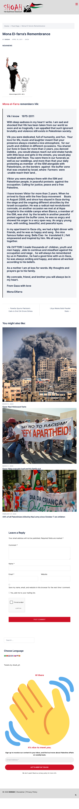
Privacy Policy (31, 792)
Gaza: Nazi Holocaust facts (14, 407)
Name (12, 564)
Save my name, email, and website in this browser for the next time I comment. (39, 587)
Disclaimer (21, 792)
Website (44, 574)
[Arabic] (5, 656)
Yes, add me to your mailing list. (22, 593)
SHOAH (7, 39)
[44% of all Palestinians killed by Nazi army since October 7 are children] (39, 491)
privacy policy (43, 773)
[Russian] (15, 656)
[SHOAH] (23, 7)
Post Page (15, 26)
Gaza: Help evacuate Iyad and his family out (21, 469)
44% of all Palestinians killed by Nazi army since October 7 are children (33, 517)
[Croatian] (9, 656)
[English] (11, 656)
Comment (13, 545)
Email (11, 574)
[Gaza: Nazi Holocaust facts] (39, 364)
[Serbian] (17, 656)
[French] (13, 656)
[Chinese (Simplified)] (7, 656)
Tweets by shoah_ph (12, 665)
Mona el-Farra (10, 104)
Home (6, 26)
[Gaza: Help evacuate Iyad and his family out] (39, 436)
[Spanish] (19, 656)
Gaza (27, 39)
